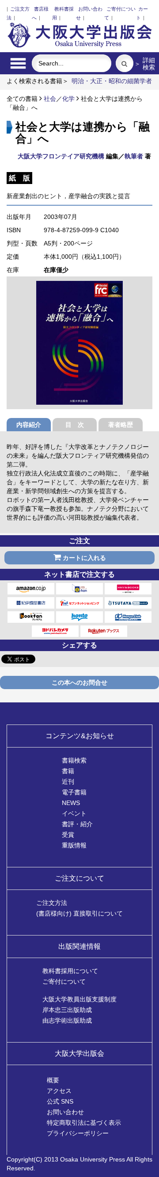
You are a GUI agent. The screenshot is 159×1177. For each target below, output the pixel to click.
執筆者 (134, 156)
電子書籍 (74, 792)
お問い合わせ (65, 1112)
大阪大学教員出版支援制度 (79, 999)
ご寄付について (64, 981)
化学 (68, 98)
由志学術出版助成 (67, 1020)
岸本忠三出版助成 (67, 1009)
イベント (74, 813)
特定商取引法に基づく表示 (84, 1122)
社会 (50, 98)
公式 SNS (60, 1101)
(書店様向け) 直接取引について (79, 913)
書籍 (68, 770)
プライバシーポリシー (78, 1133)
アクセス (59, 1090)
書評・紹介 (77, 824)
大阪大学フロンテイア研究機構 (61, 156)
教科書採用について (70, 970)
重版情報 (74, 845)
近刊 (68, 781)
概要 (53, 1080)
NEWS (71, 802)
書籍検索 (74, 760)
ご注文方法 (51, 902)
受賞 (68, 834)
